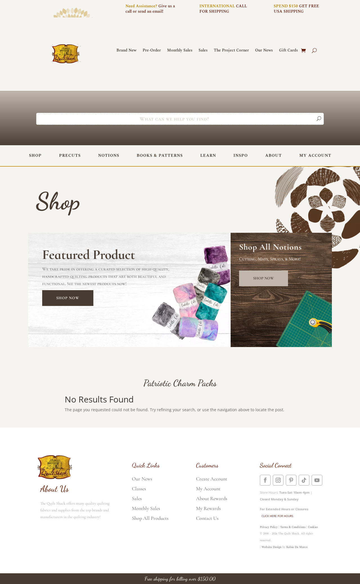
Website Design (272, 547)
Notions (108, 155)
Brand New (126, 50)
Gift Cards (288, 50)
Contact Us (207, 518)
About (273, 155)
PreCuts (70, 155)
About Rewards (211, 498)
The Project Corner (231, 50)
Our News (264, 50)
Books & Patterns (160, 155)
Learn (208, 155)
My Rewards (208, 508)
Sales (203, 50)
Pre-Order (152, 50)
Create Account (211, 479)
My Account (315, 155)
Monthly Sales (179, 50)
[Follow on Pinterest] (291, 480)
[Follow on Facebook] (265, 480)
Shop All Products (150, 518)
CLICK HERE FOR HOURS (277, 516)
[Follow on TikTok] (304, 480)
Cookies (313, 527)
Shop (35, 155)
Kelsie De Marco (296, 547)
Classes (139, 488)
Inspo (240, 155)
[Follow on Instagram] (278, 480)
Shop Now (67, 298)
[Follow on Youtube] (317, 480)
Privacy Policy (269, 527)
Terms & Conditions (292, 527)
